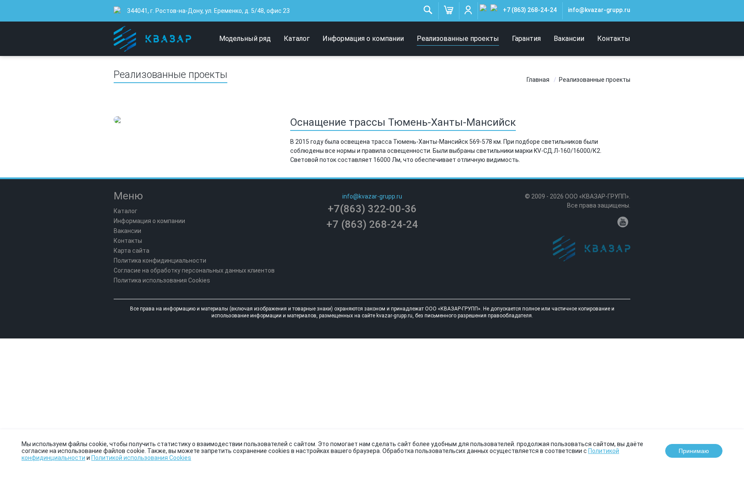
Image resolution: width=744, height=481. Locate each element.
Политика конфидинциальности (160, 260)
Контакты (613, 38)
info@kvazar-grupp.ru (599, 9)
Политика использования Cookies (162, 280)
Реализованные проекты (458, 38)
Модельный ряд (245, 38)
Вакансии (569, 38)
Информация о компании (363, 38)
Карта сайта (131, 250)
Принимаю (694, 450)
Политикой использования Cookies (141, 457)
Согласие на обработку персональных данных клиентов (194, 270)
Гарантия (526, 38)
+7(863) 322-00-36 (372, 209)
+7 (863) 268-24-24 (530, 9)
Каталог (297, 38)
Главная (538, 79)
